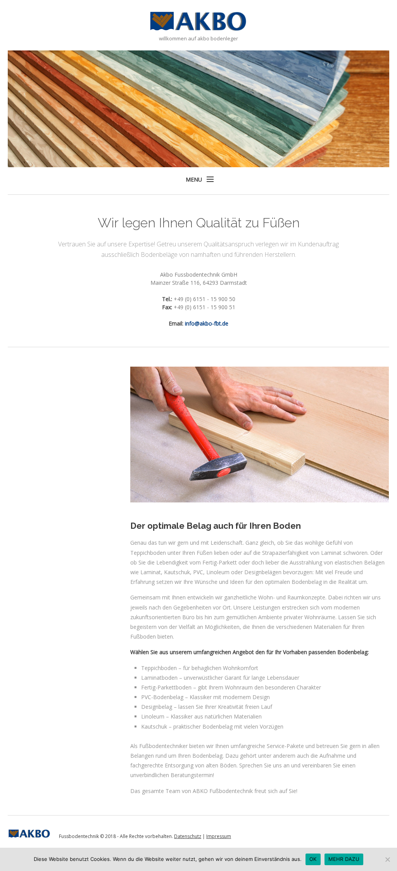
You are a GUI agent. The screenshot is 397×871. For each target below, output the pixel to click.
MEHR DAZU (343, 859)
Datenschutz (187, 836)
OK (313, 859)
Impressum (218, 836)
